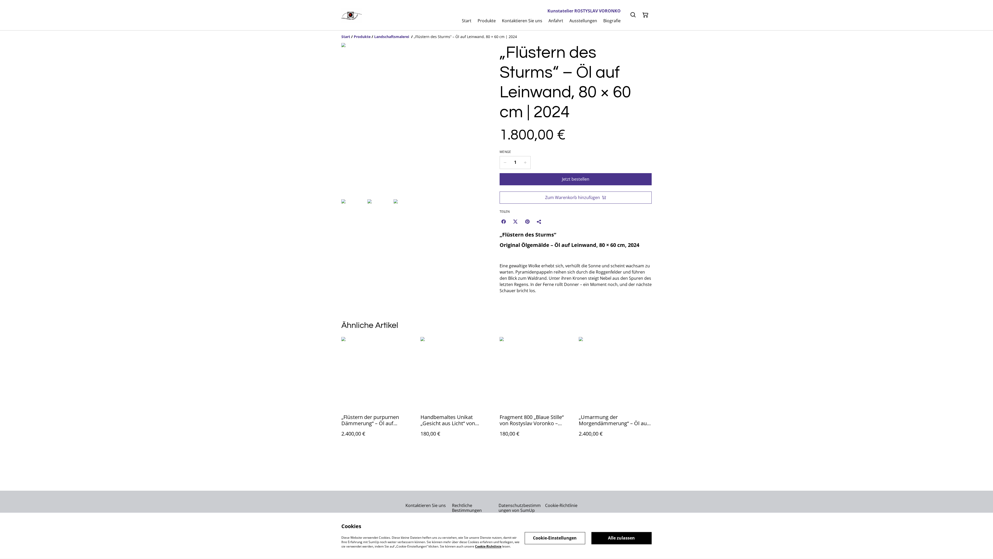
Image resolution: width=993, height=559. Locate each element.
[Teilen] (539, 221)
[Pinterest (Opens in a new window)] (527, 221)
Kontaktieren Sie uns (425, 505)
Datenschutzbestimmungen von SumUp (520, 508)
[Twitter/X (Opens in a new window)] (515, 221)
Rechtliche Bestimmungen (467, 508)
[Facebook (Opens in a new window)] (503, 221)
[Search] (633, 15)
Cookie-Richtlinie (561, 505)
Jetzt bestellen (575, 179)
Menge (505, 152)
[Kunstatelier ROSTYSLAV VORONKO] (351, 15)
